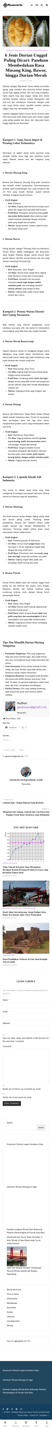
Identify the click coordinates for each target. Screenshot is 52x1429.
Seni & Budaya (8, 955)
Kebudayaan (12, 1303)
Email (6, 1012)
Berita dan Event (10, 863)
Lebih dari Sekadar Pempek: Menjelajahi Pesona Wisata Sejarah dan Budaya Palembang (24, 1271)
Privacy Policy (23, 1415)
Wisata (10, 1326)
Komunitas (11, 1308)
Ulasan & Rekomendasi (36, 50)
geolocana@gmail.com (32, 707)
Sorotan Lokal (29, 908)
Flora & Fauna (13, 1294)
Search (10, 1123)
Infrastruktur (12, 1299)
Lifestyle (10, 1317)
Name (6, 1000)
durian (21, 750)
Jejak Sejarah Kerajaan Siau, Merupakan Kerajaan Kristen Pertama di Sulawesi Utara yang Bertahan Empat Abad (25, 870)
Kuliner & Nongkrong (15, 50)
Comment (8, 1046)
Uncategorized (13, 1321)
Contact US (33, 1415)
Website (6, 1023)
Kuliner (10, 1312)
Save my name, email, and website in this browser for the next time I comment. (26, 1039)
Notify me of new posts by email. (17, 1097)
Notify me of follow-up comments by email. (22, 1089)
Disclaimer (43, 1415)
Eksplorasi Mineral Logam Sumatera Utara (25, 1144)
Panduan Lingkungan (12, 908)
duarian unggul (9, 750)
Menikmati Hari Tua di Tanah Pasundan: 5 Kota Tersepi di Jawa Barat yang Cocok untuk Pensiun (24, 1240)
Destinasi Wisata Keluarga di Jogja (22, 1187)
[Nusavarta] (13, 5)
